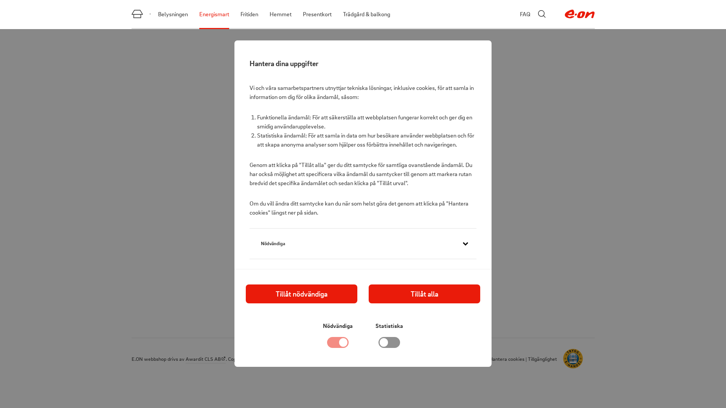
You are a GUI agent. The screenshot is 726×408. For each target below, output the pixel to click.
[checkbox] (389, 344)
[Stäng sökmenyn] (541, 14)
